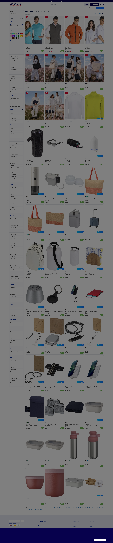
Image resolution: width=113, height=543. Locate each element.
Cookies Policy (45, 537)
